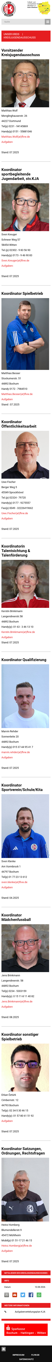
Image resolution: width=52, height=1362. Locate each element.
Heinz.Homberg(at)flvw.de (16, 1245)
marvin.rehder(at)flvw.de (15, 752)
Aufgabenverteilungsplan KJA (30, 1311)
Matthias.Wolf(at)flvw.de (15, 136)
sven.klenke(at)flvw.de (14, 882)
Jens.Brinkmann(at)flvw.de (16, 1001)
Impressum (18, 1355)
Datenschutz (26, 1359)
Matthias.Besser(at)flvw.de (17, 394)
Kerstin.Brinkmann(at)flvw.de (18, 632)
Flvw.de (35, 1355)
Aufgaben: (7, 265)
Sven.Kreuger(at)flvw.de (15, 260)
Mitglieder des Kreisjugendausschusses (25, 1273)
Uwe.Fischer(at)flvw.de (14, 513)
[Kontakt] (4, 1349)
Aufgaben (7, 141)
